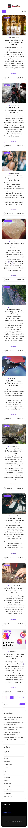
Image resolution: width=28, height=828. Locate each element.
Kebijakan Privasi (6, 804)
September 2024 (8, 796)
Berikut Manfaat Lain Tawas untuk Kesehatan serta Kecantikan (14, 246)
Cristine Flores (9, 213)
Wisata (7, 17)
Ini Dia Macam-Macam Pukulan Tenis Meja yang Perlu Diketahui (14, 383)
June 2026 (6, 755)
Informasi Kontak (6, 807)
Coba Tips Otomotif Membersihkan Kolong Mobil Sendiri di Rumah (14, 520)
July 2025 (6, 767)
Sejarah (7, 565)
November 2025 (8, 764)
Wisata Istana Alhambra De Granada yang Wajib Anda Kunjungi (14, 42)
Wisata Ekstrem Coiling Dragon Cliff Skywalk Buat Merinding (14, 312)
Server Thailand (6, 812)
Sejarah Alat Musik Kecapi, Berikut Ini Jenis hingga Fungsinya (14, 590)
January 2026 (7, 761)
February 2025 (7, 780)
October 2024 (7, 793)
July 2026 (6, 752)
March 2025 (7, 777)
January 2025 (7, 783)
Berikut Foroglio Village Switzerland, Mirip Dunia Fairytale (14, 451)
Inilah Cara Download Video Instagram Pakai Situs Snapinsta (14, 656)
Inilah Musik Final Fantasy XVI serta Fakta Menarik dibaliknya (14, 110)
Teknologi (7, 631)
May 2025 (6, 771)
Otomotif (7, 496)
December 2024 (8, 787)
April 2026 (6, 758)
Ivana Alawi (9, 145)
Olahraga (7, 358)
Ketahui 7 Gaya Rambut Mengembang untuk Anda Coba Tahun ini (14, 178)
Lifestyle (7, 153)
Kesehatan (8, 221)
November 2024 (8, 790)
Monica (8, 78)
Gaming (7, 85)
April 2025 (6, 774)
